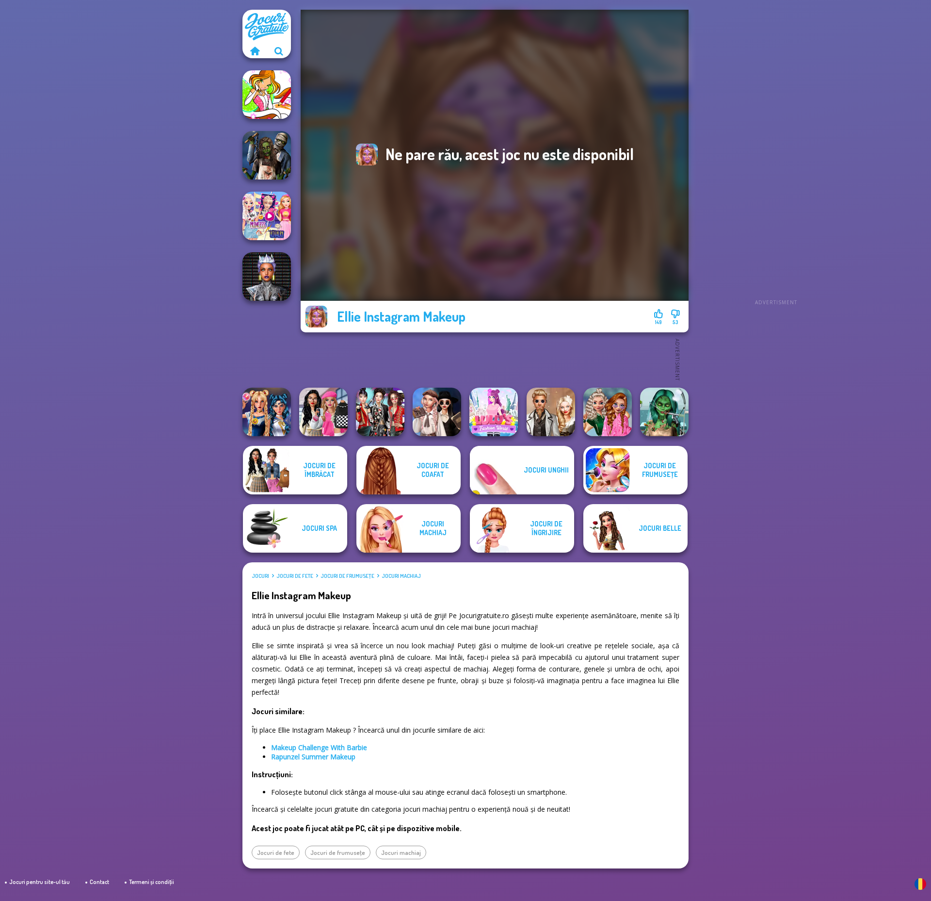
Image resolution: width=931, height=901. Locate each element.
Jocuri (260, 576)
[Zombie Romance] (266, 155)
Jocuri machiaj (401, 576)
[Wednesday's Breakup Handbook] (437, 412)
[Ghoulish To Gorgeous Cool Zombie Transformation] (664, 412)
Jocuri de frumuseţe (347, 576)
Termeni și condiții (151, 881)
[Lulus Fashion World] (493, 412)
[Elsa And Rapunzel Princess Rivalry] (266, 216)
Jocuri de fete (294, 576)
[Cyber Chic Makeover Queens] (266, 276)
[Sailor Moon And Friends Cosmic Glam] (266, 412)
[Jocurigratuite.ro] (254, 51)
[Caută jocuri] (279, 51)
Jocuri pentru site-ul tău (39, 881)
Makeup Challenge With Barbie (319, 747)
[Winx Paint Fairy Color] (266, 94)
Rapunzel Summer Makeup (313, 756)
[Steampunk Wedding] (551, 412)
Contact (99, 881)
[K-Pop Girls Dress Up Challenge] (380, 412)
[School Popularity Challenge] (607, 412)
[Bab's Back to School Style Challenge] (323, 412)
